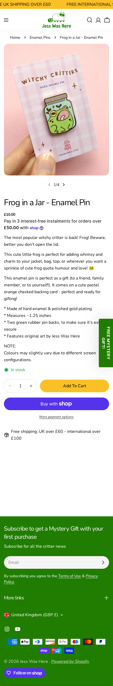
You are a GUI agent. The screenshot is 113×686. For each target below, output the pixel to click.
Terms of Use (69, 576)
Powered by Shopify (70, 661)
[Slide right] (63, 184)
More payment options (56, 417)
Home (15, 37)
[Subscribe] (103, 562)
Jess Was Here (34, 661)
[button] (106, 343)
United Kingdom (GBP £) (34, 615)
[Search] (89, 20)
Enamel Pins (40, 37)
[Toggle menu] (6, 20)
